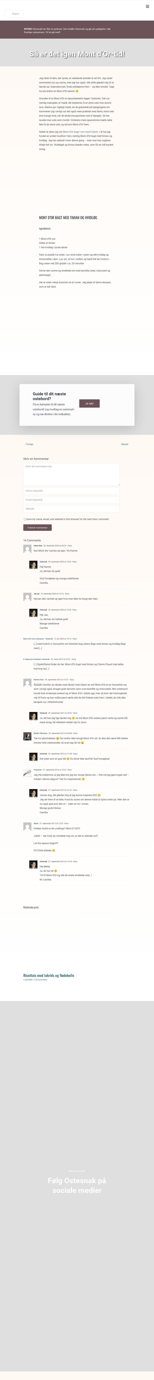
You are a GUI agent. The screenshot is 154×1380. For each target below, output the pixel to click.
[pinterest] (77, 1203)
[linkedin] (83, 1203)
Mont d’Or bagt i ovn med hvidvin (80, 131)
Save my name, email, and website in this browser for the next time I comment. (67, 519)
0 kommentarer (40, 980)
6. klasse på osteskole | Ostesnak (36, 659)
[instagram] (70, 1203)
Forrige (29, 444)
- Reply (69, 546)
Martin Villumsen (40, 733)
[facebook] (64, 1203)
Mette (36, 823)
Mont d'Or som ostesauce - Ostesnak (38, 639)
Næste (124, 444)
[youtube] (90, 1203)
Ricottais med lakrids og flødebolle (77, 941)
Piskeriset (38, 770)
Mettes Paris (39, 680)
